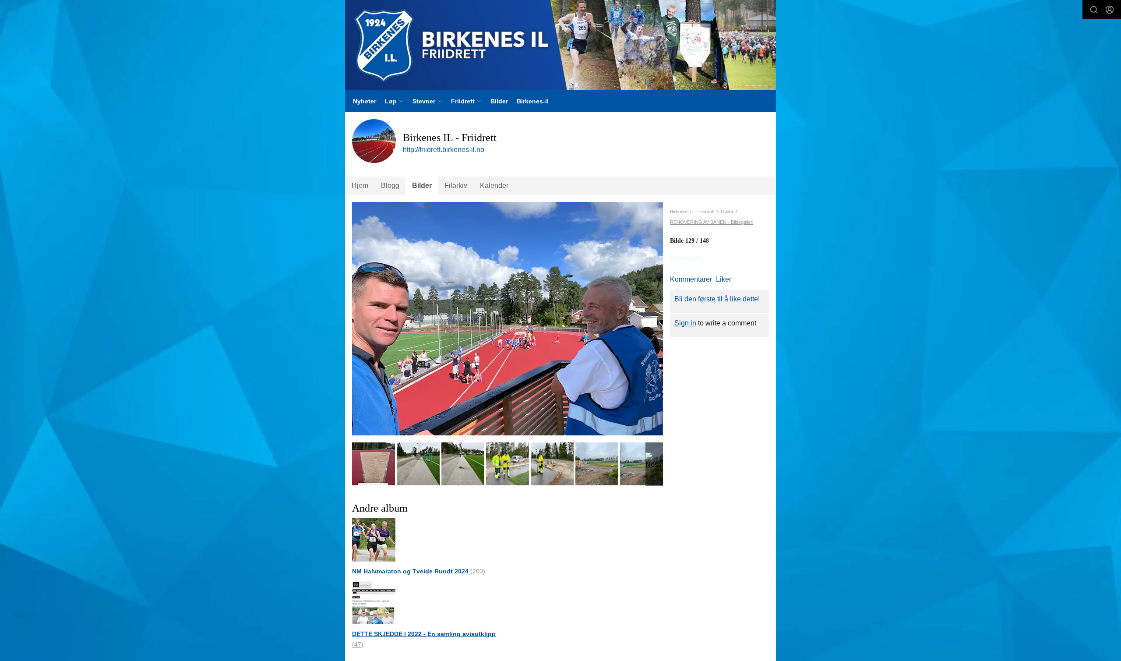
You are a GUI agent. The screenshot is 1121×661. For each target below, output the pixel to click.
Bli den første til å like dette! (717, 299)
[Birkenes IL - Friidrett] (560, 45)
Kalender (494, 185)
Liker (723, 279)
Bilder (499, 101)
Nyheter (364, 101)
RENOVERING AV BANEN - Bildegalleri (711, 222)
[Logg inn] (1109, 10)
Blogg (390, 185)
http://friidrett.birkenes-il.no (443, 149)
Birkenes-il (533, 101)
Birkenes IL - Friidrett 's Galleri (702, 211)
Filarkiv (455, 185)
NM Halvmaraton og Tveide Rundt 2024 (418, 571)
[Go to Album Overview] (373, 539)
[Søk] (1094, 10)
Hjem (360, 185)
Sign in (685, 323)
